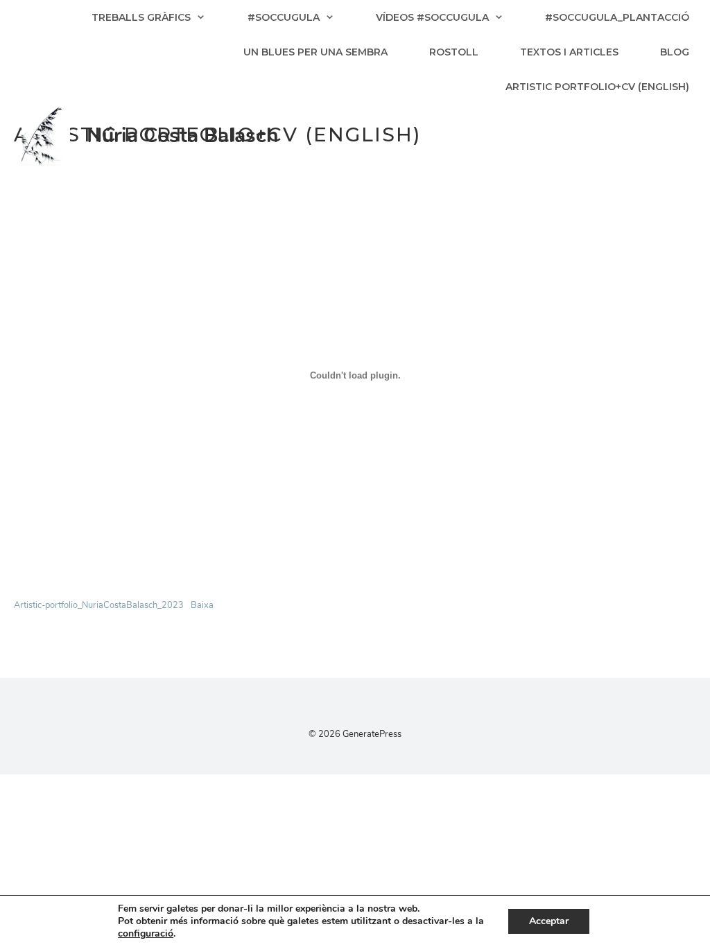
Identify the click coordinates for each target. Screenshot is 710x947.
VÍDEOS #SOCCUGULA (432, 17)
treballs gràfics (141, 17)
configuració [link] (145, 933)
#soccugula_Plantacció (617, 17)
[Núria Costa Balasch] (45, 135)
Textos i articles (569, 52)
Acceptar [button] (549, 921)
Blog (674, 52)
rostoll (453, 52)
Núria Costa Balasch (183, 135)
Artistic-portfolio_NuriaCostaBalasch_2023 (99, 605)
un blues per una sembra (315, 52)
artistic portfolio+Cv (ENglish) (597, 86)
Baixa (202, 605)
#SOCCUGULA (284, 17)
